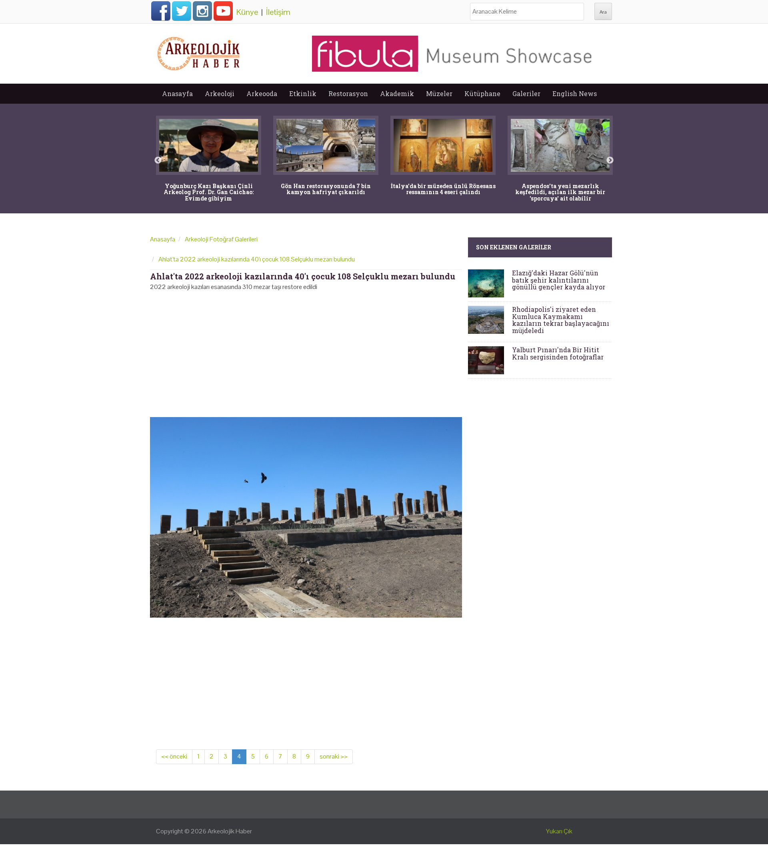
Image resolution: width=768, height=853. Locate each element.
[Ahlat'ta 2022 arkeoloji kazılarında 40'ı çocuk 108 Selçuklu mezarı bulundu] (306, 517)
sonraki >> (334, 756)
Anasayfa (177, 93)
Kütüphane (482, 93)
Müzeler (439, 93)
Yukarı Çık (559, 831)
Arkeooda (261, 93)
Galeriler (526, 93)
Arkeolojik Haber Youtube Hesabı (223, 10)
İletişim (278, 12)
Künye (247, 12)
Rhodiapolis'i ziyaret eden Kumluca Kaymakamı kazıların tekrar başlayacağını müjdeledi (560, 320)
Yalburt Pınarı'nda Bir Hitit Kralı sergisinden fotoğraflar (558, 353)
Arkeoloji (219, 93)
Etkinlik (302, 93)
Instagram (202, 10)
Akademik (397, 93)
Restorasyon (348, 93)
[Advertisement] (306, 351)
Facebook (160, 10)
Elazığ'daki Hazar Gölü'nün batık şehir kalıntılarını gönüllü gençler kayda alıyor (558, 280)
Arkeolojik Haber (230, 831)
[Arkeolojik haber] (199, 51)
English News (574, 93)
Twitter (181, 10)
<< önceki (174, 756)
